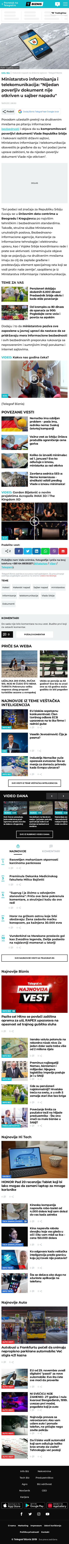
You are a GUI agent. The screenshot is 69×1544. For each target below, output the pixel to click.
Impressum (36, 1525)
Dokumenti (8, 603)
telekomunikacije (29, 595)
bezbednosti (10, 129)
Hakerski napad (21, 587)
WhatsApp (40, 563)
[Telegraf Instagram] (39, 1514)
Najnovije (15, 971)
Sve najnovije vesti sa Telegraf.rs (34, 958)
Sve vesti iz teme (34, 783)
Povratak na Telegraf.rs (11, 4)
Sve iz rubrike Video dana (34, 834)
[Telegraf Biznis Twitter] (30, 1514)
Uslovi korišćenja (48, 575)
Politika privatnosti (29, 1532)
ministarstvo (58, 587)
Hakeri (5, 587)
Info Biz (5, 73)
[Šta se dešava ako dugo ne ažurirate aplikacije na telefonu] (14, 1283)
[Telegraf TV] (47, 1514)
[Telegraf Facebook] (21, 1514)
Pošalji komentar (34, 634)
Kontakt (45, 1532)
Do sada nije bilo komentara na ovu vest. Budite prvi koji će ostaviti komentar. (34, 625)
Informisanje (9, 595)
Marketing (23, 1525)
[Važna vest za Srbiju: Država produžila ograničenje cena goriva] (14, 442)
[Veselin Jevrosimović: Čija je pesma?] (14, 743)
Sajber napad (41, 587)
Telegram (7, 567)
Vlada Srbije (48, 595)
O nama (12, 1525)
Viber (52, 563)
